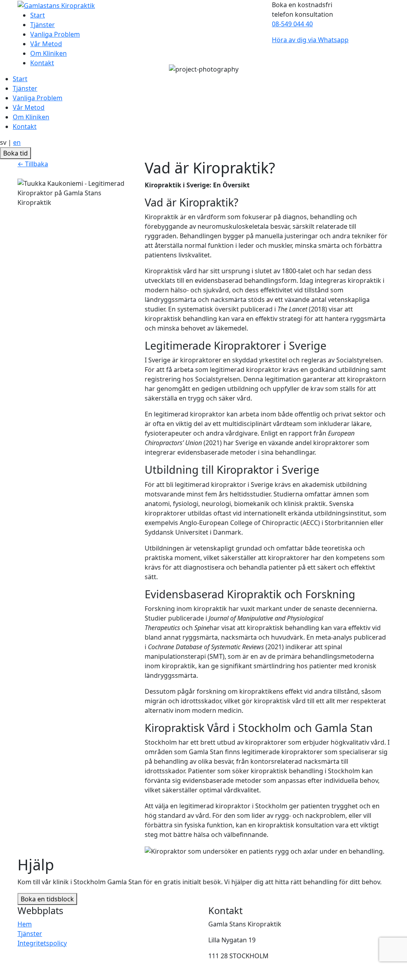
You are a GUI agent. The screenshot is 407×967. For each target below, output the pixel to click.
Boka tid (15, 153)
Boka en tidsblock (47, 899)
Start (20, 78)
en (17, 142)
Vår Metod (29, 107)
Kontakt (25, 126)
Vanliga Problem (37, 97)
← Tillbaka (32, 164)
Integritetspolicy (42, 943)
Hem (24, 924)
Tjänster (25, 88)
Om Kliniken (31, 117)
